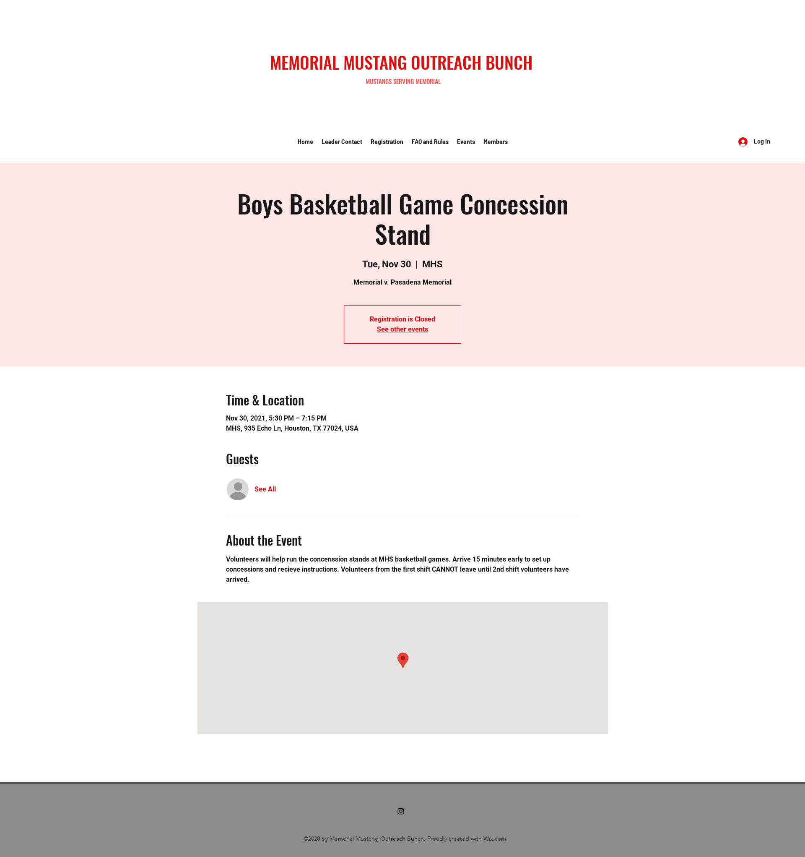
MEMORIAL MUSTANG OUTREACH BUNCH (401, 62)
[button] (341, 142)
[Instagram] (401, 811)
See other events (402, 329)
